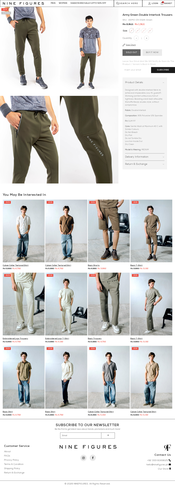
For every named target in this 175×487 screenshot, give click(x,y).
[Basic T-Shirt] (151, 231)
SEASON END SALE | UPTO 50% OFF (88, 3)
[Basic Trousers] (109, 304)
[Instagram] (83, 458)
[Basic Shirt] (24, 377)
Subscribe (163, 70)
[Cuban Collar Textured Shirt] (24, 231)
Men (53, 3)
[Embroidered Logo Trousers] (24, 304)
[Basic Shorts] (109, 231)
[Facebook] (92, 458)
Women (63, 3)
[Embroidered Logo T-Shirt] (66, 304)
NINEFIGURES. (81, 484)
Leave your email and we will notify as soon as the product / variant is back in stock (148, 62)
